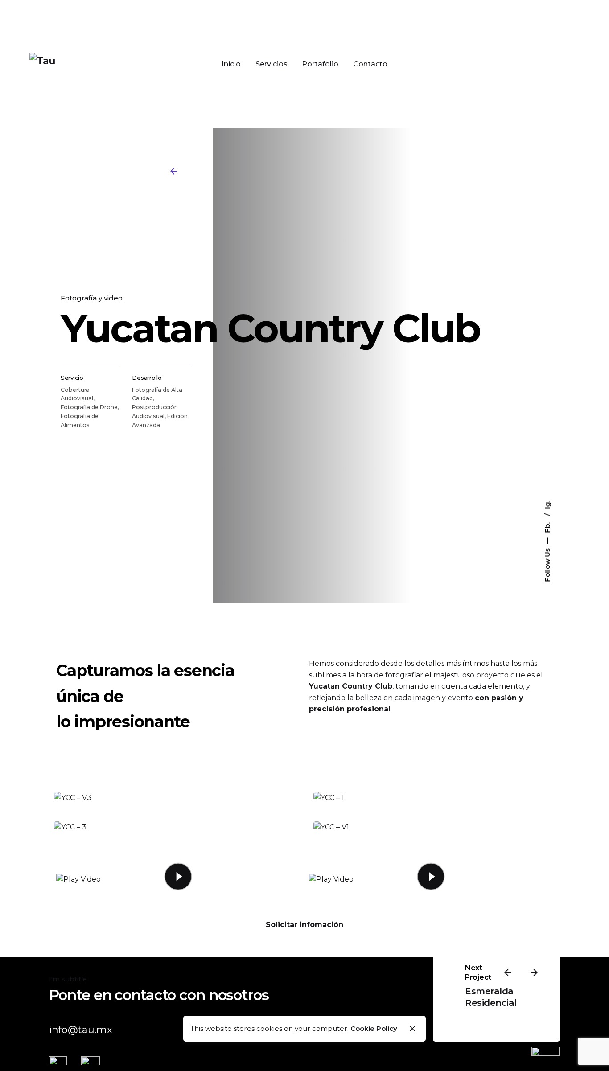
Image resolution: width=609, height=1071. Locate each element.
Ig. (547, 504)
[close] (412, 1028)
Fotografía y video (92, 298)
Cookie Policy (373, 1028)
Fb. (547, 526)
